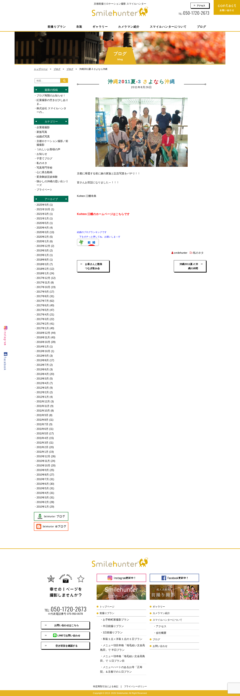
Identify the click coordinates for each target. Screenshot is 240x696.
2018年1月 (43, 273)
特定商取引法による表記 (105, 686)
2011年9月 (42, 415)
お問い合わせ (160, 646)
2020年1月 (43, 241)
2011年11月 (43, 405)
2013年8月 (43, 360)
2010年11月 (43, 460)
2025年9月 (43, 204)
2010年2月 (43, 502)
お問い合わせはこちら (66, 625)
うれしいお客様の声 (48, 149)
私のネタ (198, 252)
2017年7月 (43, 300)
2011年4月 (42, 437)
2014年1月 (43, 346)
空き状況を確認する (67, 645)
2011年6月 (42, 428)
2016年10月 (43, 341)
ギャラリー (100, 26)
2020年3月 (43, 232)
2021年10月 (43, 209)
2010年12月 (43, 456)
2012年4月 (43, 383)
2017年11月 (43, 282)
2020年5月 (43, 223)
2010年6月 (43, 483)
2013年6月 (43, 369)
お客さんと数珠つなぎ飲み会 (93, 266)
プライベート (44, 189)
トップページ (41, 69)
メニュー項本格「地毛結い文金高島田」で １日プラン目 (122, 658)
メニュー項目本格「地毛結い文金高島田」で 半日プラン (122, 647)
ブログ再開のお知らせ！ (51, 95)
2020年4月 (43, 227)
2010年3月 (43, 497)
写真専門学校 (44, 167)
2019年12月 (43, 245)
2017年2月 (43, 323)
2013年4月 (43, 373)
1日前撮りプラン (113, 632)
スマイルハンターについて (168, 26)
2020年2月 (43, 236)
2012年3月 (43, 387)
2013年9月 (43, 355)
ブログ (201, 26)
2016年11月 (43, 337)
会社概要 (161, 632)
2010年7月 (43, 479)
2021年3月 (43, 213)
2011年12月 (43, 401)
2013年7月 (43, 364)
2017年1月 (43, 328)
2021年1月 (43, 218)
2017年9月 (43, 291)
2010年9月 (43, 470)
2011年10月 (43, 410)
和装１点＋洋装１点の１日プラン (122, 638)
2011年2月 (42, 447)
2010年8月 (43, 474)
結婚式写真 (43, 136)
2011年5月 (42, 433)
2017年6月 (43, 305)
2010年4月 (43, 492)
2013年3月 (43, 378)
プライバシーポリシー (135, 686)
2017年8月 (43, 296)
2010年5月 (43, 488)
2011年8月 (42, 419)
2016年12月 (43, 332)
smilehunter (180, 252)
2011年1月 (42, 451)
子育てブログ (44, 158)
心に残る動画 (44, 172)
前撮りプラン (57, 26)
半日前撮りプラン (113, 626)
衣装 (79, 26)
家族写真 (42, 131)
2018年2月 (43, 268)
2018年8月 (43, 259)
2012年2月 (43, 392)
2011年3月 (42, 442)
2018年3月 (43, 264)
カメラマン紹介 (129, 26)
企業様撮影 (43, 127)
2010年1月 (43, 506)
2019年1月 (43, 255)
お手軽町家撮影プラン (116, 619)
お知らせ (42, 153)
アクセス (201, 5)
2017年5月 (43, 309)
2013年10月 (43, 351)
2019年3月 (43, 250)
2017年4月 (43, 314)
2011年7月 (42, 424)
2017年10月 (43, 287)
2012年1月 (43, 396)
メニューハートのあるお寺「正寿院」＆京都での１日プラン (121, 669)
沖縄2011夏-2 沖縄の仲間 (189, 266)
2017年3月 (43, 319)
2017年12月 (43, 277)
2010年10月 (43, 465)
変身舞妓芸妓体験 (47, 176)
